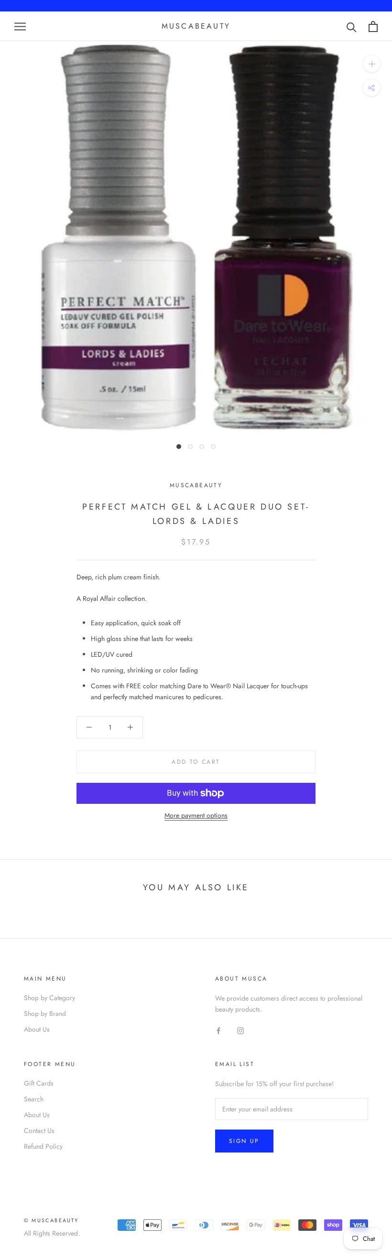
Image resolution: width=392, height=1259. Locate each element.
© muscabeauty (51, 1220)
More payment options (196, 815)
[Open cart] (373, 26)
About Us (37, 1029)
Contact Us (39, 1130)
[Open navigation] (20, 26)
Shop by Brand (45, 1013)
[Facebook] (218, 1030)
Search (34, 1099)
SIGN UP (244, 1141)
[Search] (352, 26)
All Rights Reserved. (52, 1233)
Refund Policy (43, 1146)
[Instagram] (240, 1030)
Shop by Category (49, 998)
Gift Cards (39, 1083)
